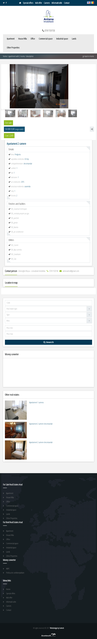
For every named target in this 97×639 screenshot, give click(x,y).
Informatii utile (57, 2)
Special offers (28, 2)
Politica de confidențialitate (15, 572)
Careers (47, 2)
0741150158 (53, 270)
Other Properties (13, 47)
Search (49, 342)
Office (33, 38)
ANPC (8, 568)
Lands (74, 38)
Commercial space (46, 38)
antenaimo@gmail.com (70, 270)
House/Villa (22, 38)
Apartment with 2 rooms (17, 56)
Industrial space (62, 38)
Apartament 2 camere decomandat (41, 423)
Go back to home (88, 56)
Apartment (11, 38)
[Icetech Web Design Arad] (48, 635)
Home (5, 56)
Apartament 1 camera (36, 402)
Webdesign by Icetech (57, 628)
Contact (66, 2)
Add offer (38, 2)
